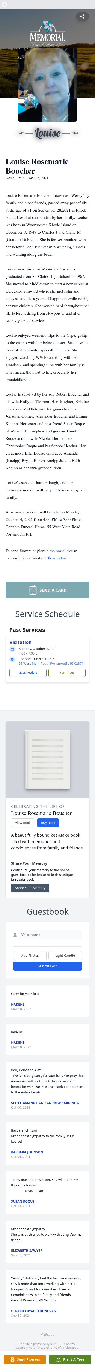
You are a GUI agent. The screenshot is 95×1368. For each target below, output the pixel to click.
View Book (22, 822)
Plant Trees (67, 673)
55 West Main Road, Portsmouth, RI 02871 (51, 663)
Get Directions (28, 673)
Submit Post (47, 966)
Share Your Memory (30, 888)
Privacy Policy (34, 1348)
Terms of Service (60, 1348)
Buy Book (48, 822)
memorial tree (61, 550)
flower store (57, 558)
